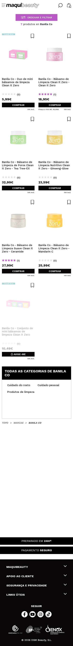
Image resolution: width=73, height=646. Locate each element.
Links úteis (15, 594)
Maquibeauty (17, 567)
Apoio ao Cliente (20, 576)
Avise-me (19, 354)
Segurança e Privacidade (26, 585)
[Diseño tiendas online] (55, 629)
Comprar (18, 105)
